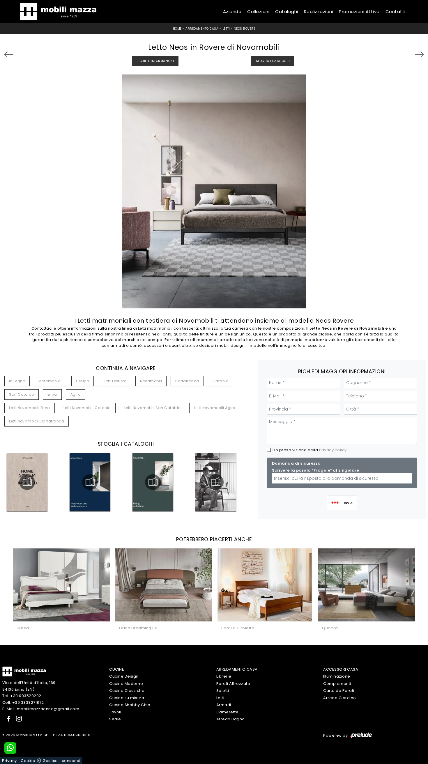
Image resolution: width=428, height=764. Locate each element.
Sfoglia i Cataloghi (273, 61)
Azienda (232, 11)
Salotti (222, 690)
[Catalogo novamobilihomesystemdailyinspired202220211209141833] (27, 482)
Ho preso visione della (310, 450)
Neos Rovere (244, 28)
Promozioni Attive (359, 11)
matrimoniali (50, 381)
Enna (52, 394)
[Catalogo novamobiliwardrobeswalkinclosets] (90, 482)
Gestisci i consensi (61, 760)
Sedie (115, 719)
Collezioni (258, 11)
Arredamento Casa (201, 28)
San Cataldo (21, 394)
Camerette (227, 712)
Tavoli (115, 712)
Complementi (337, 683)
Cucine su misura (126, 698)
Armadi (223, 705)
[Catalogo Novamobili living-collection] (153, 482)
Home (177, 28)
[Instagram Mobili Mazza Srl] (17, 718)
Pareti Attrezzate (233, 683)
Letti (226, 28)
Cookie (28, 760)
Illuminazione (336, 676)
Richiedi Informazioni (155, 61)
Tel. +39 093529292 (21, 696)
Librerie (223, 676)
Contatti (395, 11)
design (82, 381)
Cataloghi (286, 11)
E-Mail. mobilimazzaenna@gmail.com (40, 709)
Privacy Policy (333, 450)
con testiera (114, 381)
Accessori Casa (340, 669)
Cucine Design (124, 676)
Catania (221, 381)
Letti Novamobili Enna (29, 407)
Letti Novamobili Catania (87, 407)
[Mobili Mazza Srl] (24, 671)
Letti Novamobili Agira (215, 407)
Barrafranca (187, 381)
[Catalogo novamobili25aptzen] (216, 482)
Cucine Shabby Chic (129, 705)
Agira (75, 394)
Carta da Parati (338, 690)
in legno (17, 381)
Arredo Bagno (230, 719)
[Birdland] (19, 54)
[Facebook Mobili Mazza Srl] (7, 718)
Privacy (9, 760)
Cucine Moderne (126, 683)
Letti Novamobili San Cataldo (152, 407)
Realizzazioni (318, 11)
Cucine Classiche (126, 690)
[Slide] (408, 54)
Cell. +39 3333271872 (23, 702)
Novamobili (151, 381)
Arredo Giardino (339, 698)
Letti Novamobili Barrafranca (36, 421)
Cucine (116, 669)
